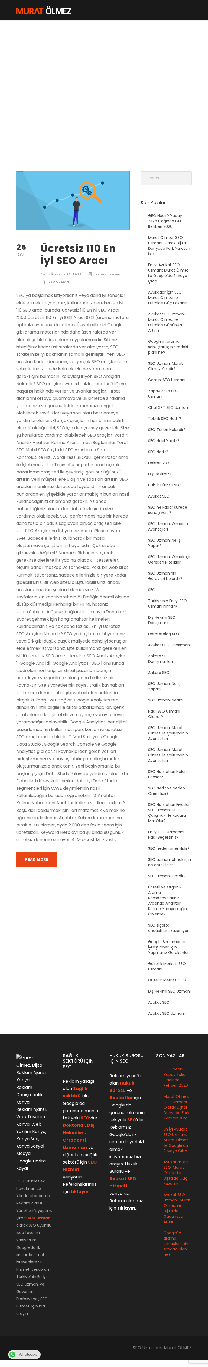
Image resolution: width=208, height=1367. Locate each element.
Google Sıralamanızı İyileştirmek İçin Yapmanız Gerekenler (168, 947)
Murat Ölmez (109, 274)
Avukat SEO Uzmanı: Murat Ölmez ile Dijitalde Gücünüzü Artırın (167, 322)
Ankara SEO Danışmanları (160, 658)
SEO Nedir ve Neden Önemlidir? (166, 790)
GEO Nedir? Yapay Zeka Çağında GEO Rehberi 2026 (165, 221)
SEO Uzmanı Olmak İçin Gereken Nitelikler (170, 559)
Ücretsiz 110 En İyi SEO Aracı (78, 254)
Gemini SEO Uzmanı (166, 380)
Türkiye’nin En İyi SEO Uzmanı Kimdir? (167, 603)
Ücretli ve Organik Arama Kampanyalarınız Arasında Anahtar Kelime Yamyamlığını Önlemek (168, 900)
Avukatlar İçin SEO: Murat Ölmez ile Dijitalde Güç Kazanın (168, 297)
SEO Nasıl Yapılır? (163, 440)
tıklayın (80, 1191)
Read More (36, 859)
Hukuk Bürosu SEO (164, 485)
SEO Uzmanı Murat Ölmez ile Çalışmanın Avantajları (168, 733)
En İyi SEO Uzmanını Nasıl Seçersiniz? (166, 834)
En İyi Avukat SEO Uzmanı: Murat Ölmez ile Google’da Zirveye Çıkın (168, 273)
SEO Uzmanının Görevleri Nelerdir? (165, 576)
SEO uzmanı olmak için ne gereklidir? (169, 862)
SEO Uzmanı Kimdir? (167, 876)
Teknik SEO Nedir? (164, 418)
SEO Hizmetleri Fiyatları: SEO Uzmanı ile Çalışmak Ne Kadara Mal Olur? (169, 813)
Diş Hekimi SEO (162, 474)
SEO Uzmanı (59, 281)
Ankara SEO (159, 672)
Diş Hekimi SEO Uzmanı (169, 991)
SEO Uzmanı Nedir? (165, 700)
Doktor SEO (158, 463)
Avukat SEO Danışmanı (169, 645)
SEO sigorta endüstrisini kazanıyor (168, 928)
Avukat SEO (159, 496)
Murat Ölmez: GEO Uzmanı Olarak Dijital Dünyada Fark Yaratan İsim (169, 245)
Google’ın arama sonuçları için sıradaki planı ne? (168, 347)
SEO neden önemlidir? (169, 848)
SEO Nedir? (158, 451)
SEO (151, 589)
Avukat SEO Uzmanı (166, 1013)
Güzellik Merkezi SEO (167, 980)
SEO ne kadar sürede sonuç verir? (167, 510)
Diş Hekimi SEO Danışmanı (162, 620)
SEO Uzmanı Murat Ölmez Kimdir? (165, 366)
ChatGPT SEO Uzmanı (168, 407)
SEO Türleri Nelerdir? (167, 429)
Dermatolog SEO (163, 634)
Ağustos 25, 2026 (65, 274)
